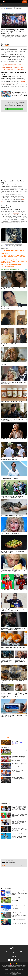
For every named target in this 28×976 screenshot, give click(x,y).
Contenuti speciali (6, 954)
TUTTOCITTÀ (11, 966)
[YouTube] (12, 960)
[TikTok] (15, 960)
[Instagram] (18, 960)
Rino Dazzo (6, 44)
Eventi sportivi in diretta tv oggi (15, 865)
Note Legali (11, 969)
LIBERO (3, 965)
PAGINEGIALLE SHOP (18, 965)
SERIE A (8, 11)
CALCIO (4, 11)
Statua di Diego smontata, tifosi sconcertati (13, 69)
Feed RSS (24, 954)
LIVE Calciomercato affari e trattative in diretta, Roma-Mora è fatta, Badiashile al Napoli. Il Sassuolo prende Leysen (14, 252)
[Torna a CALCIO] (1, 5)
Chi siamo (6, 969)
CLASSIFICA (21, 4)
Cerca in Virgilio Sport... (13, 952)
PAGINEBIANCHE (6, 966)
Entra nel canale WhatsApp (15, 109)
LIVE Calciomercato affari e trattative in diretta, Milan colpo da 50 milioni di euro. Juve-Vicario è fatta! (13, 257)
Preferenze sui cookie (12, 970)
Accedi (24, 1)
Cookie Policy (20, 969)
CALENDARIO (12, 4)
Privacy (16, 969)
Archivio (14, 956)
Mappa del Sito (19, 954)
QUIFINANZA (23, 966)
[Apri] (1, 1)
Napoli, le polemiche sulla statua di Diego (12, 67)
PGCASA (24, 965)
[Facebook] (9, 960)
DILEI (15, 966)
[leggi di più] (26, 44)
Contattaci (12, 954)
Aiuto (18, 970)
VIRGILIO (7, 965)
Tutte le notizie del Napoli (7, 266)
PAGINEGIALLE (11, 965)
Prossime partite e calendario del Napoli (11, 264)
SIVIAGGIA (18, 966)
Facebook (3, 241)
